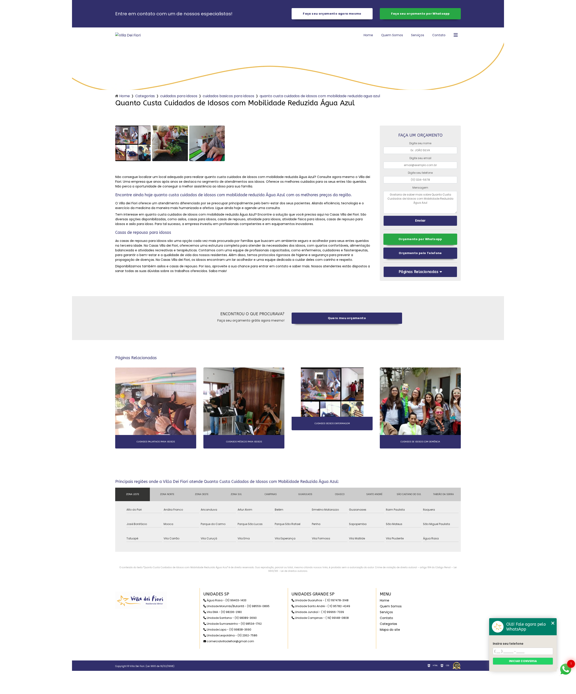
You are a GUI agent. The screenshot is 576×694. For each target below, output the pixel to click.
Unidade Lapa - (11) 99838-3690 (228, 629)
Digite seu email (420, 158)
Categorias (145, 96)
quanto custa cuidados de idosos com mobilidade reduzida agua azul (320, 96)
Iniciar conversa (523, 661)
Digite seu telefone (420, 173)
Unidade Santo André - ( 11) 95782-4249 (322, 606)
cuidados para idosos (178, 96)
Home (368, 35)
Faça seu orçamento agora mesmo (332, 14)
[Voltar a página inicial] (128, 35)
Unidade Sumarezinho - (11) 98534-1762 (234, 624)
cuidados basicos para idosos (228, 96)
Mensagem (420, 187)
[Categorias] (455, 35)
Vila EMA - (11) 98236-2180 (224, 612)
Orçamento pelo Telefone (420, 253)
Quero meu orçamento (347, 318)
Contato (439, 35)
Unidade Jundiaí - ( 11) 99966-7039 (319, 612)
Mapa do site (390, 630)
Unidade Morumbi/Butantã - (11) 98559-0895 (238, 606)
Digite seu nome (420, 143)
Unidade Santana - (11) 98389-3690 (231, 618)
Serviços (417, 35)
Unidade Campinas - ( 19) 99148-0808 (321, 618)
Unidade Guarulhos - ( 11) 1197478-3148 (321, 600)
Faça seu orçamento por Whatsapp (420, 14)
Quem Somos (392, 35)
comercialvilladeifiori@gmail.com (230, 641)
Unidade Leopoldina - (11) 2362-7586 (231, 635)
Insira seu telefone (508, 644)
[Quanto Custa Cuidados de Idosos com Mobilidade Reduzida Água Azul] (133, 143)
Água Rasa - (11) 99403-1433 (226, 600)
